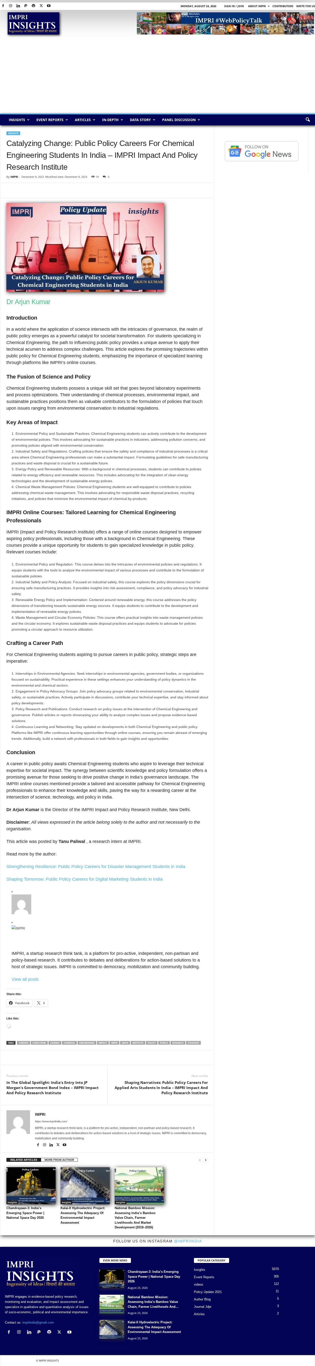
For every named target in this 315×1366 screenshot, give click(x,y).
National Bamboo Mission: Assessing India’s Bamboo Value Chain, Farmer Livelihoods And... (153, 1302)
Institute (137, 1042)
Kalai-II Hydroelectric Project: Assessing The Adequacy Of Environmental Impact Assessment (154, 1327)
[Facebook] (3, 6)
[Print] (68, 190)
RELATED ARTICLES (23, 1159)
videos (198, 1284)
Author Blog (202, 1299)
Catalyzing (39, 1042)
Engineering (86, 1042)
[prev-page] (199, 1160)
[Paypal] (26, 6)
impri (114, 1042)
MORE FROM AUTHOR (59, 1159)
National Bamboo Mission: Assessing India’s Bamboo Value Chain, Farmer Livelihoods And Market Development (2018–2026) (135, 1217)
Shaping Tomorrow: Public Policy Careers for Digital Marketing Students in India (84, 879)
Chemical (69, 1042)
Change (55, 1042)
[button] (307, 119)
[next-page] (205, 1160)
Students (193, 1042)
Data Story (140, 119)
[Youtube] (49, 6)
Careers (23, 1042)
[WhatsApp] (34, 190)
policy (152, 1042)
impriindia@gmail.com (38, 1322)
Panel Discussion (179, 119)
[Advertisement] (157, 76)
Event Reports (49, 119)
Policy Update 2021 (208, 1292)
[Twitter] (41, 6)
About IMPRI (257, 6)
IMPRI (14, 177)
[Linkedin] (18, 6)
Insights (17, 119)
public (164, 1042)
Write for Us (305, 6)
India (125, 1042)
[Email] (57, 190)
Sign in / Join (234, 6)
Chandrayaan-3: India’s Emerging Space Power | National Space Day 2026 (25, 1213)
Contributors (282, 6)
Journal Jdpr (202, 1307)
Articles (83, 119)
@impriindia (188, 1241)
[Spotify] (33, 6)
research (178, 1042)
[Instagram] (11, 6)
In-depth (110, 119)
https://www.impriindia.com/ (51, 1121)
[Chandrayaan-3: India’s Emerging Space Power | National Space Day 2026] (31, 1185)
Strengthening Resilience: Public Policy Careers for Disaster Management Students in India (95, 866)
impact (103, 1042)
